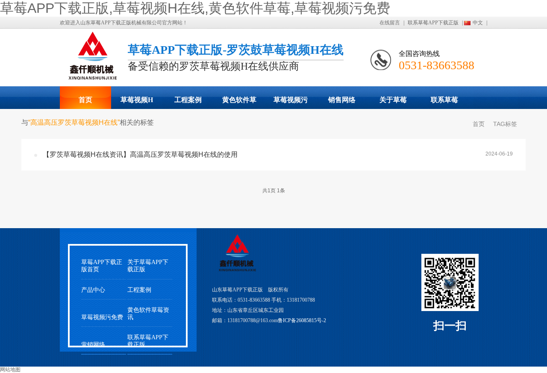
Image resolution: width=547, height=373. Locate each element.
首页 (85, 99)
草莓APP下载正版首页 (101, 266)
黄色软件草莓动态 (239, 102)
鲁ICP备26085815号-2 (302, 320)
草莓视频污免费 (291, 102)
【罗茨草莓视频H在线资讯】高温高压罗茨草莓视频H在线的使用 (140, 154)
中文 (478, 23)
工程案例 (188, 99)
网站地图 (10, 370)
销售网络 (342, 99)
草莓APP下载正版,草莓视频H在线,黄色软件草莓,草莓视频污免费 (195, 8)
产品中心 (93, 290)
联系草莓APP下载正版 (433, 23)
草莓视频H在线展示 (137, 102)
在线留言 (389, 23)
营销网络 (93, 344)
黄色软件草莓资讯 (148, 313)
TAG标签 (505, 123)
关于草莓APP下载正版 (393, 102)
